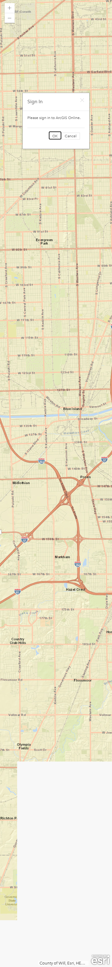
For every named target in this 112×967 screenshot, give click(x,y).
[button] (10, 8)
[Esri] (100, 959)
